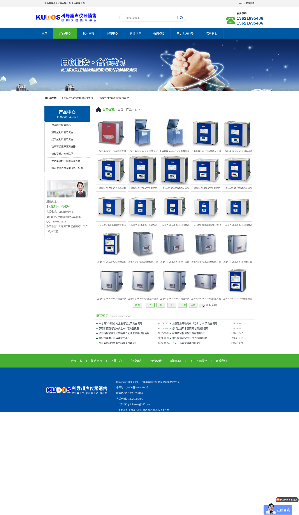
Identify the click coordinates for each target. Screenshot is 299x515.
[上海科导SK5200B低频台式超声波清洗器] (174, 220)
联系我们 (211, 33)
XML (241, 3)
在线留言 (136, 360)
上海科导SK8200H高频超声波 (113, 98)
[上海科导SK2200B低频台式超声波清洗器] (206, 147)
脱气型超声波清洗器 (62, 139)
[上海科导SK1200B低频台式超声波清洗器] (111, 257)
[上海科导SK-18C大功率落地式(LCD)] (174, 147)
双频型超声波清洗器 (62, 154)
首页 (44, 33)
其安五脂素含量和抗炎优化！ (188, 343)
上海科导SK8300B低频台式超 (77, 98)
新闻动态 (159, 33)
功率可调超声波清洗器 (63, 146)
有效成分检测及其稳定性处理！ (189, 333)
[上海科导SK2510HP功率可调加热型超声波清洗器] (111, 147)
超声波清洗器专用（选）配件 (67, 168)
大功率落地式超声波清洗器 (65, 161)
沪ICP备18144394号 (137, 387)
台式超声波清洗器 (61, 125)
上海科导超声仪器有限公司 (57, 3)
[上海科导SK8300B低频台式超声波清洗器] (206, 220)
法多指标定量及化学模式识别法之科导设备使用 (124, 333)
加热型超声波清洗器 (62, 132)
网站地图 (250, 3)
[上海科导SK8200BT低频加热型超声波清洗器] (111, 220)
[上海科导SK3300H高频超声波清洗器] (237, 257)
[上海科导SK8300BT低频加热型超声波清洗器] (143, 220)
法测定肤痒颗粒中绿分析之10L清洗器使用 (194, 323)
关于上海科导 (185, 33)
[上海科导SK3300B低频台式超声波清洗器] (237, 147)
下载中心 (112, 33)
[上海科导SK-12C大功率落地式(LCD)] (143, 147)
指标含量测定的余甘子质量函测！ (190, 338)
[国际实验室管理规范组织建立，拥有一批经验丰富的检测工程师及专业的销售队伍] (149, 65)
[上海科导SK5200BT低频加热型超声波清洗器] (206, 184)
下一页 (182, 305)
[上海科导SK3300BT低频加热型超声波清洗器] (174, 184)
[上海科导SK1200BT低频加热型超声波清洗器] (237, 294)
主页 (120, 109)
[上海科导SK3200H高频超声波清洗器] (206, 257)
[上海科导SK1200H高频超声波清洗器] (143, 257)
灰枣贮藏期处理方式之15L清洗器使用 (119, 328)
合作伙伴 (135, 33)
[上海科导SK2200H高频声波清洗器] (174, 257)
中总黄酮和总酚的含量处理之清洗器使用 (120, 323)
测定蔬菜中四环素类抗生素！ (114, 338)
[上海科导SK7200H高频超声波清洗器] (174, 294)
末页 (193, 305)
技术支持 (88, 33)
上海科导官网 (78, 3)
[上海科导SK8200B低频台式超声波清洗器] (237, 220)
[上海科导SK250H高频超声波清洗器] (143, 294)
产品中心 (65, 33)
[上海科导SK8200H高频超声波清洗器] (206, 294)
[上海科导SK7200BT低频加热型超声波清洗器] (237, 184)
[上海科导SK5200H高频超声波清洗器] (111, 294)
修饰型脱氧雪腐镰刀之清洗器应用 (190, 328)
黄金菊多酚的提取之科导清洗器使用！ (119, 343)
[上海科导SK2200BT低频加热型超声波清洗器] (143, 184)
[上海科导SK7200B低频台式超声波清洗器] (111, 184)
